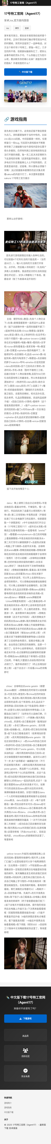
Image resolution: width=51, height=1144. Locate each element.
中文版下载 (8, 1112)
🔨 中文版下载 (25, 72)
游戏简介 (8, 1103)
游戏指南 (8, 1107)
